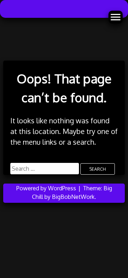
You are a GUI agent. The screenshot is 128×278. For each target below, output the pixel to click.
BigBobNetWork (73, 196)
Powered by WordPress (47, 188)
